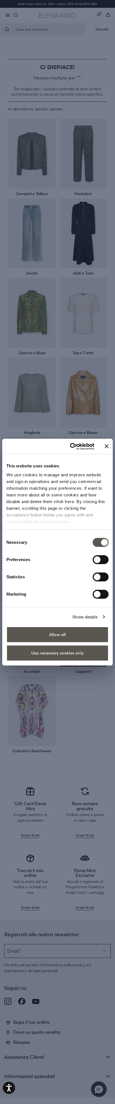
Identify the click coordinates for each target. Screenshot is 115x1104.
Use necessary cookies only (57, 653)
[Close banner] (107, 446)
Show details (85, 617)
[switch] (101, 559)
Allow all (57, 634)
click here (64, 501)
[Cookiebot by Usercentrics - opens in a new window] (71, 446)
